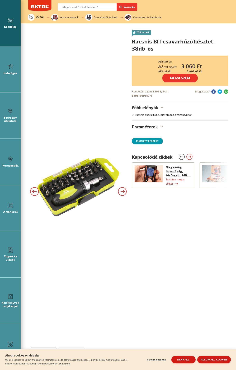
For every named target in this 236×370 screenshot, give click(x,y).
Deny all (183, 359)
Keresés (129, 7)
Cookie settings (156, 359)
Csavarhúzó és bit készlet (147, 17)
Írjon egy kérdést (147, 141)
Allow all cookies (214, 359)
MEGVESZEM (180, 78)
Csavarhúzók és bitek (106, 17)
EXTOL (40, 17)
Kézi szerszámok (69, 17)
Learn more (64, 363)
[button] (34, 191)
